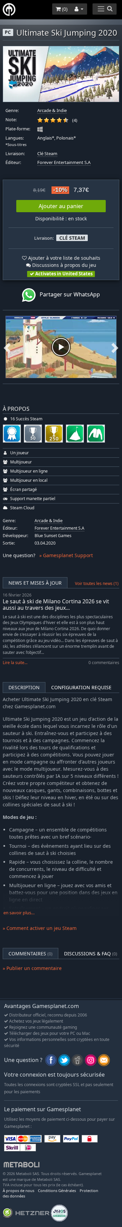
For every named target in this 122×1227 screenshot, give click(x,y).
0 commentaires (103, 662)
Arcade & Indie (52, 110)
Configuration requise (81, 687)
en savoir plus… (19, 913)
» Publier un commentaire (32, 968)
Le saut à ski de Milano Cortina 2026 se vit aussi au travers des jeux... (56, 604)
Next (115, 347)
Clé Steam (47, 154)
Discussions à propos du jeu (63, 265)
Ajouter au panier (61, 206)
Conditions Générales (57, 1190)
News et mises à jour (35, 583)
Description (24, 687)
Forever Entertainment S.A (63, 162)
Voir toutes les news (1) (97, 583)
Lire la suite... (15, 662)
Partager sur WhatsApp (68, 294)
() (64, 9)
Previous (7, 347)
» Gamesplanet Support (66, 555)
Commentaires (30, 953)
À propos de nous (18, 1190)
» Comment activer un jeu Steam (40, 928)
